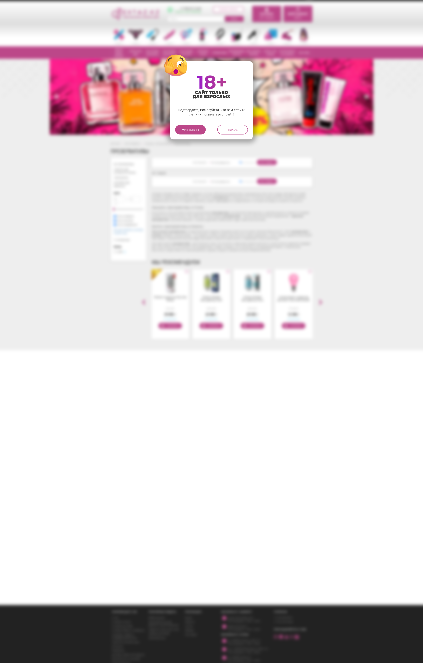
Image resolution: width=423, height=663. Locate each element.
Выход (233, 130)
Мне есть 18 (190, 130)
